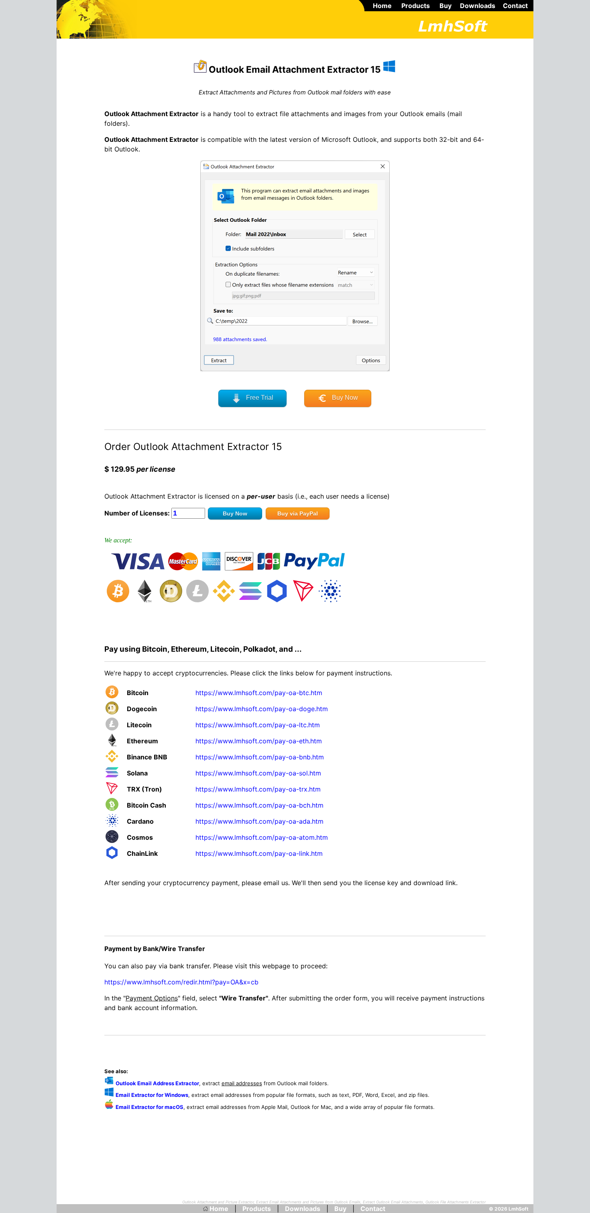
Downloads (477, 6)
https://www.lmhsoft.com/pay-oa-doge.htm (261, 709)
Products (415, 6)
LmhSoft (519, 1209)
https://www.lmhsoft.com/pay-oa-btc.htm (258, 693)
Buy (445, 6)
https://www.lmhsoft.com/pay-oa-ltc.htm (257, 725)
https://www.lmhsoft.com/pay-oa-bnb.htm (259, 757)
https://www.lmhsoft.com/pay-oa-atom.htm (261, 837)
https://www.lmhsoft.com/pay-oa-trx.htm (258, 789)
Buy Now (342, 397)
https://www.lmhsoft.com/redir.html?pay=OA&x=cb (181, 982)
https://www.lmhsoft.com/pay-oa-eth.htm (258, 741)
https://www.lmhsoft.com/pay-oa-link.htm (259, 853)
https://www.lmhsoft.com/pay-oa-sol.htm (258, 773)
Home (382, 6)
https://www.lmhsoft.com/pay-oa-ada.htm (259, 821)
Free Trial (257, 397)
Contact (515, 6)
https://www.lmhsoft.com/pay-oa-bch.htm (259, 805)
